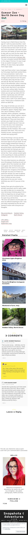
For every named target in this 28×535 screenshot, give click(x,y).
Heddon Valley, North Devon (12, 327)
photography (12, 231)
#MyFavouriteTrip (7, 400)
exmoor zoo (17, 230)
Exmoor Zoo (21, 57)
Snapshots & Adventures (14, 515)
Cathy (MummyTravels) (12, 341)
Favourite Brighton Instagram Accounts (13, 283)
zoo (22, 231)
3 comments (18, 9)
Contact (15, 522)
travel (18, 231)
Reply (4, 358)
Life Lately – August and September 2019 (6, 221)
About (3, 520)
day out (11, 230)
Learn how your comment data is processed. (14, 450)
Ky (4, 21)
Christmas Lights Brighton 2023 (12, 259)
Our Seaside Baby (10, 382)
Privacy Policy (12, 520)
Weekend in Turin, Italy (10, 305)
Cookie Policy (7, 528)
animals (6, 230)
